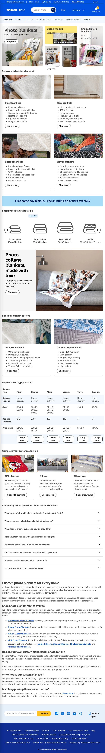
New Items (8, 19)
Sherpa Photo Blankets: (19, 627)
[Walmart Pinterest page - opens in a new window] (68, 713)
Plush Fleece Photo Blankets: (21, 620)
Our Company (58, 730)
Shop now (12, 292)
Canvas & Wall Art (73, 19)
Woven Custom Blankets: (19, 634)
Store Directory (32, 730)
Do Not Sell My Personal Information (49, 742)
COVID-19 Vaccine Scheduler (25, 734)
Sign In (95, 2)
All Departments (14, 730)
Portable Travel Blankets (19, 647)
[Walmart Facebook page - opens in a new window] (56, 713)
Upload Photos (78, 2)
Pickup (18, 19)
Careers (45, 730)
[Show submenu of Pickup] (22, 19)
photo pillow (67, 693)
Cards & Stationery (43, 19)
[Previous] (7, 230)
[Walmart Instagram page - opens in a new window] (80, 713)
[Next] (97, 230)
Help (63, 10)
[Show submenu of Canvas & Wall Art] (81, 19)
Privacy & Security (60, 738)
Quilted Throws (45, 644)
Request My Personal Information (85, 742)
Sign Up (44, 713)
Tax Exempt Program (80, 734)
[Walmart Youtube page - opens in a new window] (74, 713)
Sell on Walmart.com (78, 730)
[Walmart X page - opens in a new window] (62, 713)
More (86, 19)
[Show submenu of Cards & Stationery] (52, 19)
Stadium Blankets (61, 644)
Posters (58, 19)
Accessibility (65, 734)
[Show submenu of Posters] (63, 19)
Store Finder (34, 2)
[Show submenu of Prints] (32, 19)
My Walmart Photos (61, 2)
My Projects (46, 2)
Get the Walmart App (23, 738)
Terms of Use (42, 738)
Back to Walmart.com (15, 2)
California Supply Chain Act (17, 742)
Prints (29, 19)
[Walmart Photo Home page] (15, 10)
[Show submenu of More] (89, 19)
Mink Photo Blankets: (17, 640)
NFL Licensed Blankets (80, 644)
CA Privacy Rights (80, 738)
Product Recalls (49, 734)
